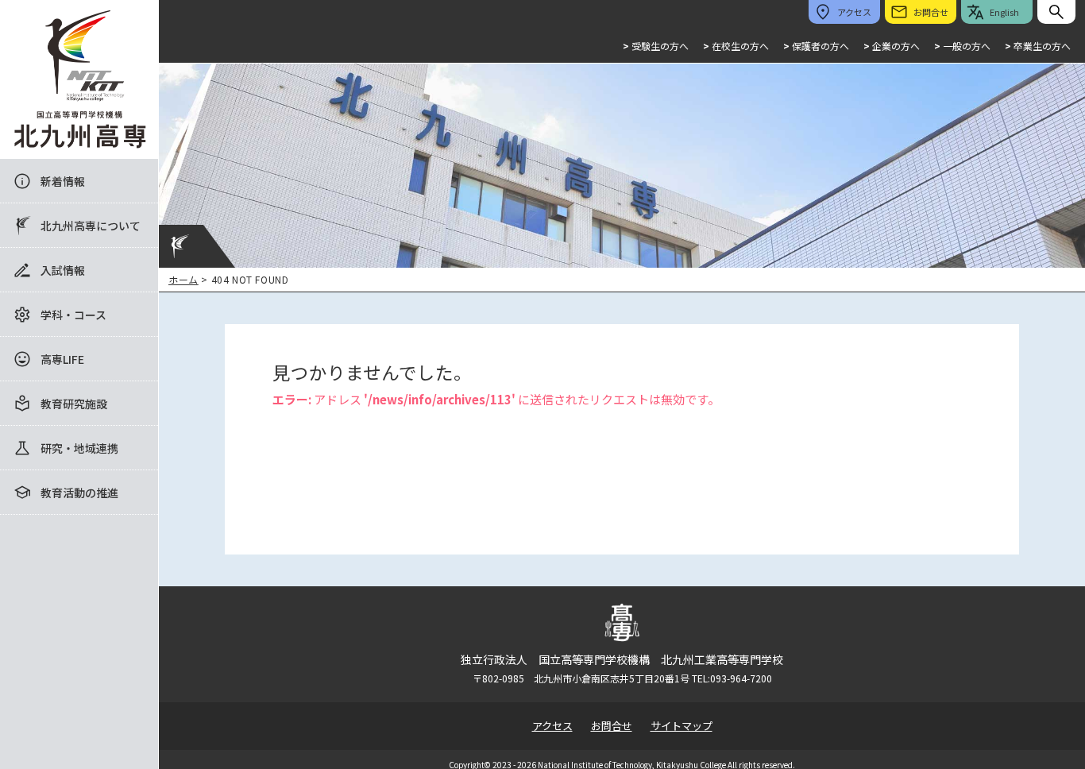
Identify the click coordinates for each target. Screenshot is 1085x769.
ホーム (183, 279)
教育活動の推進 (79, 492)
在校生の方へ (736, 45)
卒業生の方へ (1038, 45)
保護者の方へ (816, 45)
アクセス (552, 725)
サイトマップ (681, 725)
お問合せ (611, 725)
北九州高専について (91, 226)
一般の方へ (962, 45)
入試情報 (63, 270)
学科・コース (73, 315)
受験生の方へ (656, 45)
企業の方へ (891, 45)
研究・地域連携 (79, 448)
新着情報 (63, 181)
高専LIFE (62, 359)
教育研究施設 (74, 404)
